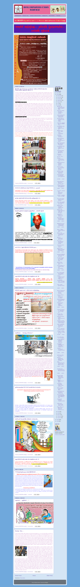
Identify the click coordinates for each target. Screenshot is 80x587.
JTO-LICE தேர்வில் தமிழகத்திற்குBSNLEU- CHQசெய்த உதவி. (61, 396)
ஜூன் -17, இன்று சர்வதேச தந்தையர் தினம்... (61, 230)
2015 (58, 94)
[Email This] (35, 183)
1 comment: (30, 242)
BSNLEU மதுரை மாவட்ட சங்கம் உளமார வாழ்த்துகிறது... (27, 290)
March (58, 414)
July (58, 103)
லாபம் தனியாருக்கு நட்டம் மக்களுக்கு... (61, 337)
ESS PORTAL (52, 15)
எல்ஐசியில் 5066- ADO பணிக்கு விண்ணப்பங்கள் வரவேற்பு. (60, 377)
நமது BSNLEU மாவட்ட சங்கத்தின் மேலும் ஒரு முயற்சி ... (61, 282)
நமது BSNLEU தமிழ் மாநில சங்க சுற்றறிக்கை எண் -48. (27, 276)
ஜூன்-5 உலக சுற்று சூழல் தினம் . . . (60, 355)
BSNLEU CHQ (25, 15)
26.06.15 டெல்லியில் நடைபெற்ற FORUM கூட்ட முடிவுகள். (27, 188)
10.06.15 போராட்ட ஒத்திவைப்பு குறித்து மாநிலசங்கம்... (60, 304)
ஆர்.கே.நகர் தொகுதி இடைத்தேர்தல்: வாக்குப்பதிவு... (26, 419)
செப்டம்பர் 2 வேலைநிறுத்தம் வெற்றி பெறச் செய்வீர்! (60, 242)
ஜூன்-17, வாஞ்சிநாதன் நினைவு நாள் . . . (60, 238)
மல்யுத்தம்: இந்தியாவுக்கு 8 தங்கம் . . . (60, 381)
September (59, 100)
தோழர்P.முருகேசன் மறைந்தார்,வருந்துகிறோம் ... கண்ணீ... (60, 120)
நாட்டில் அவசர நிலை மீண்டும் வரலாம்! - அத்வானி (60, 199)
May (58, 411)
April (58, 413)
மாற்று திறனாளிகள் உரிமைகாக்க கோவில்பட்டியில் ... (60, 182)
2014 (58, 419)
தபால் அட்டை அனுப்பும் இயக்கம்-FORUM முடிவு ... (26, 247)
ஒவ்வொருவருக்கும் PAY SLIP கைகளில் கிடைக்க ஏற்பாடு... (28, 387)
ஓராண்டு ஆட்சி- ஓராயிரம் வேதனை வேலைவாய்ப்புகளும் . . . (61, 370)
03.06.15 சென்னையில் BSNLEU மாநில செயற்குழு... (60, 359)
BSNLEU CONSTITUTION (35, 15)
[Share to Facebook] (38, 183)
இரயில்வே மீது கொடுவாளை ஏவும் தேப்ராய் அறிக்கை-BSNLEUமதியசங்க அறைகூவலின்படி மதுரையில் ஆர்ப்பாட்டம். (31, 89)
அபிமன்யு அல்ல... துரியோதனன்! (60, 314)
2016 (58, 92)
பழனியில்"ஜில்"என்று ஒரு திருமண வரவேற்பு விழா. (60, 392)
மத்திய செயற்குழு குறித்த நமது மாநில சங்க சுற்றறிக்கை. (61, 185)
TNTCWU (58, 15)
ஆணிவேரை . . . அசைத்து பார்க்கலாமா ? (24, 332)
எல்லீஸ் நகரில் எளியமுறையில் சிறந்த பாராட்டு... (60, 404)
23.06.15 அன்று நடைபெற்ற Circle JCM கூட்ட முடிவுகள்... (60, 168)
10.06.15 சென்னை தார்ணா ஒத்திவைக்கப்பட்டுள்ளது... (60, 318)
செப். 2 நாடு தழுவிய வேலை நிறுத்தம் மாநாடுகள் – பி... (60, 273)
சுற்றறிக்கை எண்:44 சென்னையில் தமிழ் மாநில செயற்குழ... (61, 321)
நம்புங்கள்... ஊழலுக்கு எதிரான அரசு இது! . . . (61, 196)
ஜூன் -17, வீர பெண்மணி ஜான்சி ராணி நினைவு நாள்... (60, 234)
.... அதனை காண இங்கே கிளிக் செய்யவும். (39, 464)
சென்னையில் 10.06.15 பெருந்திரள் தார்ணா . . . (61, 400)
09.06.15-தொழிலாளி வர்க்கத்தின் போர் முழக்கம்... (61, 300)
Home (34, 575)
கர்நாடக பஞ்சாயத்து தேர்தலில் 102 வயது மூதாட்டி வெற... (60, 326)
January (59, 417)
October (59, 98)
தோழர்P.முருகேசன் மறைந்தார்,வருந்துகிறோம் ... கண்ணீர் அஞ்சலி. (29, 210)
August (58, 101)
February (59, 416)
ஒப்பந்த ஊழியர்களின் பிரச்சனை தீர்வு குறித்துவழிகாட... (61, 116)
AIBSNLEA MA (18, 15)
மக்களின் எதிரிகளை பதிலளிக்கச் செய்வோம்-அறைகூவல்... (60, 341)
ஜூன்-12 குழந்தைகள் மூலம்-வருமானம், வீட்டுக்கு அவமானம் (61, 292)
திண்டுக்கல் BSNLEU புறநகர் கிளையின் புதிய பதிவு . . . (61, 255)
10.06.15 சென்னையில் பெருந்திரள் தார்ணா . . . (61, 350)
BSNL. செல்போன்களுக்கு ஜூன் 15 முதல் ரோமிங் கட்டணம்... (60, 363)
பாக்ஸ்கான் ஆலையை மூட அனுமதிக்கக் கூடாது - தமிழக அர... (61, 311)
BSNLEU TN (44, 15)
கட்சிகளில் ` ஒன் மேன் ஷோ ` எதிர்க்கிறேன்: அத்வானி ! (61, 192)
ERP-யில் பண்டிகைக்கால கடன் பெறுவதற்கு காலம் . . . (60, 159)
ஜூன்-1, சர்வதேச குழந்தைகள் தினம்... (60, 388)
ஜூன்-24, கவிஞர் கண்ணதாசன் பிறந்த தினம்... (60, 172)
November (59, 97)
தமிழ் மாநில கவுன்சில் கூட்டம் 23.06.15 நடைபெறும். (61, 203)
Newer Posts (18, 575)
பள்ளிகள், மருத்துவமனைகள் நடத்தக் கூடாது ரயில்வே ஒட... (60, 277)
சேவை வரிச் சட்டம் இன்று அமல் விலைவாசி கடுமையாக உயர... (60, 408)
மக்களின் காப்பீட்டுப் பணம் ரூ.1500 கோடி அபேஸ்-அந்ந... (60, 259)
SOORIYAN (58, 430)
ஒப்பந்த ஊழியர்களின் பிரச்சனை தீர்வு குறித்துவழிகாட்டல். (27, 198)
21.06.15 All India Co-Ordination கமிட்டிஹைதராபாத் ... (61, 176)
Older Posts (50, 575)
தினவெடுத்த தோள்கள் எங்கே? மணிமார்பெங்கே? (60, 218)
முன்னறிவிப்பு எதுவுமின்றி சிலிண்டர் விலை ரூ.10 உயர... (60, 385)
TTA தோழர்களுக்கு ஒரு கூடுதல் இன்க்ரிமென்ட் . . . (26, 472)
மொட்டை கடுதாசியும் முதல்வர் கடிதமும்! (60, 329)
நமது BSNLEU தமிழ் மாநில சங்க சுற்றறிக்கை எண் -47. (27, 459)
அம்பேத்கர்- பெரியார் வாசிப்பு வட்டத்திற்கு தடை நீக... (61, 332)
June (58, 104)
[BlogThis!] (36, 183)
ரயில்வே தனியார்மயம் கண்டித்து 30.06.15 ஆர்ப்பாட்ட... (60, 164)
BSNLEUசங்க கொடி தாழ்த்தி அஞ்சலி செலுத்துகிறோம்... (60, 224)
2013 (58, 421)
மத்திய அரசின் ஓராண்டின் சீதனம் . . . (61, 285)
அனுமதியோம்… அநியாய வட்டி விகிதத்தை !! (60, 215)
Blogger (46, 582)
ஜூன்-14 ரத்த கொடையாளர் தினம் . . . (60, 263)
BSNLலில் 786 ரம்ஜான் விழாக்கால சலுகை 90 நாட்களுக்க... (61, 211)
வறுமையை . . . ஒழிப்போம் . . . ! (22, 500)
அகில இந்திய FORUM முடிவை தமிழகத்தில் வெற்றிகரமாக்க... (60, 345)
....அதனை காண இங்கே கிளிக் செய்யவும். (44, 282)
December (59, 95)
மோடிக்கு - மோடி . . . (19, 531)
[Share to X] (37, 183)
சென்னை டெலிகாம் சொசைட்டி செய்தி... (60, 246)
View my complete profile (59, 434)
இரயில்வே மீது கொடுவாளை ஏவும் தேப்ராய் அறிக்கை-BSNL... (61, 108)
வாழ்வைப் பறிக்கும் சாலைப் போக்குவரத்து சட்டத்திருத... (60, 296)
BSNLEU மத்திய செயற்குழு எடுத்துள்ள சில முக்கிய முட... (60, 207)
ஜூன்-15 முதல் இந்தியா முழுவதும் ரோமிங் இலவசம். (60, 249)
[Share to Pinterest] (39, 183)
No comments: (30, 183)
